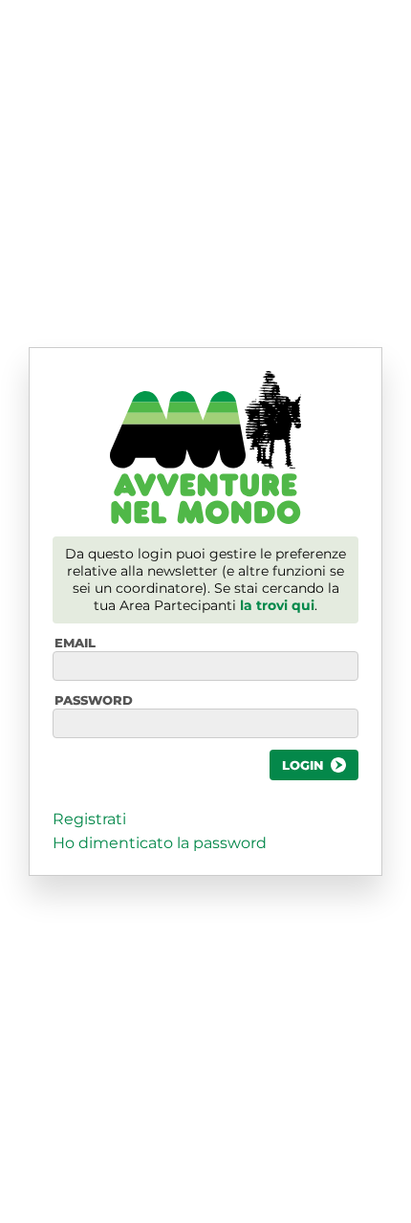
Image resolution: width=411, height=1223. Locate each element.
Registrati (89, 819)
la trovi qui (277, 605)
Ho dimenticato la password (160, 843)
